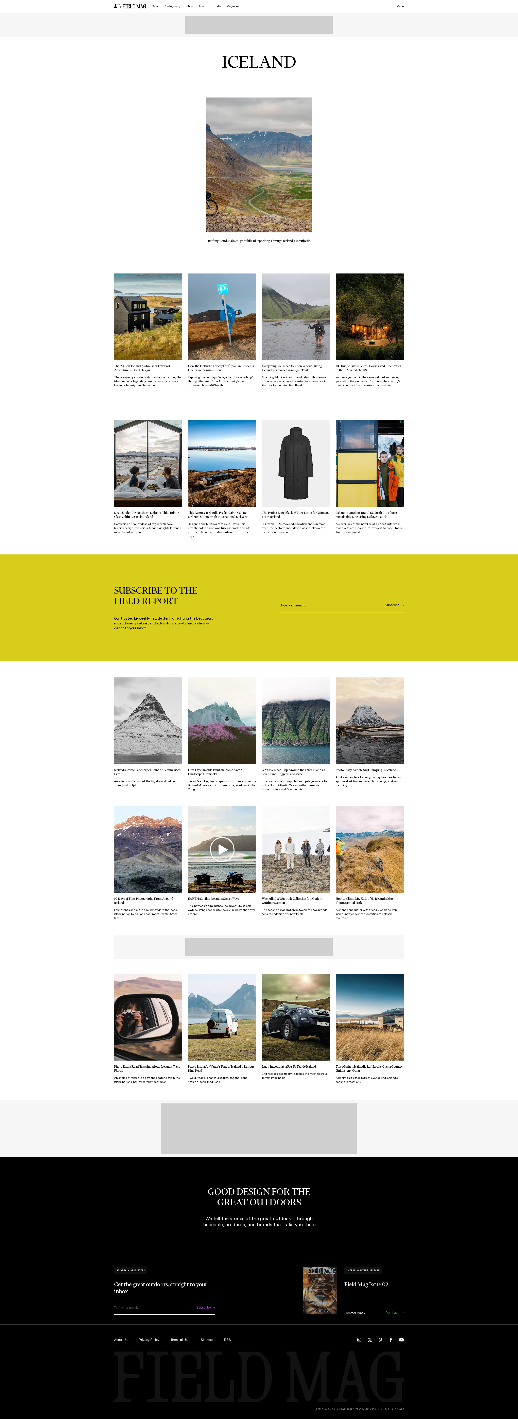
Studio (216, 6)
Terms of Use (180, 1340)
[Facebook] (390, 1339)
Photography (172, 6)
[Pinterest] (380, 1339)
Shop (189, 6)
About (203, 6)
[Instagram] (359, 1339)
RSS (227, 1340)
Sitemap (207, 1340)
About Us (120, 1340)
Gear (155, 6)
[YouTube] (401, 1339)
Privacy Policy (149, 1340)
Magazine (233, 6)
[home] (130, 6)
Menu (400, 6)
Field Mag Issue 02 (366, 1284)
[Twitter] (369, 1339)
